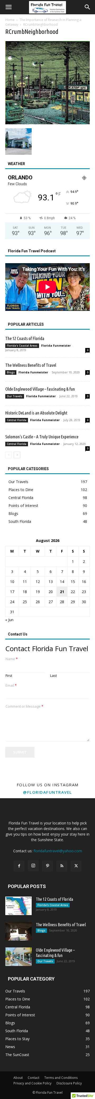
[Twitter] (76, 866)
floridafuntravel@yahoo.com (58, 850)
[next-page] (17, 455)
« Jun (9, 619)
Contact (33, 1077)
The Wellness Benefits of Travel (30, 365)
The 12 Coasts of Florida (24, 338)
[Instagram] (33, 865)
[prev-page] (8, 455)
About (18, 1077)
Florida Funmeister (56, 345)
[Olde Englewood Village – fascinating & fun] (18, 956)
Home (10, 19)
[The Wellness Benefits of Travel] (18, 931)
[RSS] (61, 866)
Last (53, 675)
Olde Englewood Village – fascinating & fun (40, 388)
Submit (20, 752)
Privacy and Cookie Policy (32, 1083)
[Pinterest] (47, 866)
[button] (8, 7)
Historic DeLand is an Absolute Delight (36, 412)
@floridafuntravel (47, 792)
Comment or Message (24, 706)
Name (12, 659)
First (9, 675)
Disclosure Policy (69, 1083)
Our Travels (14, 396)
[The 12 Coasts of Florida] (18, 906)
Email (11, 685)
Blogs (11, 372)
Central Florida (16, 420)
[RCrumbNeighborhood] (47, 123)
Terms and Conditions (61, 1077)
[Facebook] (19, 866)
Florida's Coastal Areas (22, 345)
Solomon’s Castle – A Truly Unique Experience (41, 436)
